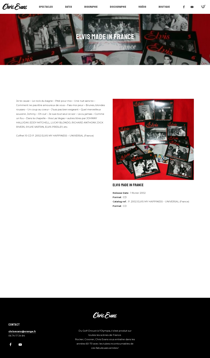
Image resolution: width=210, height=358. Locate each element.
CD (125, 197)
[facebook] (184, 7)
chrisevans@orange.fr (22, 331)
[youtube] (192, 7)
